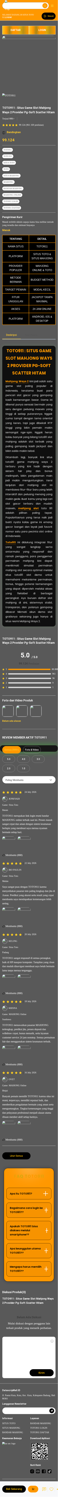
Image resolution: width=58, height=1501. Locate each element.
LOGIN (42, 30)
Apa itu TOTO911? (21, 1193)
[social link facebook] (44, 1471)
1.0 (23, 768)
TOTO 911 (8, 156)
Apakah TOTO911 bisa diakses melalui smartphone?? (24, 1230)
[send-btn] (51, 1410)
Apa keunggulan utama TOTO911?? (25, 1251)
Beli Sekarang (14, 1489)
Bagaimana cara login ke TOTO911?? (26, 1210)
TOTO (6, 169)
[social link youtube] (38, 1471)
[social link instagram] (32, 1471)
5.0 (8, 759)
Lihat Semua (16, 1156)
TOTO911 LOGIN (11, 201)
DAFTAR (16, 30)
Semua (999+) (11, 749)
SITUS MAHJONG (11, 176)
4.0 (23, 759)
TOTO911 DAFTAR (12, 208)
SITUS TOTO (9, 163)
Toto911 (10, 542)
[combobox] (29, 779)
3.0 (38, 759)
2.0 (8, 768)
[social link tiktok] (49, 1471)
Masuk (6, 230)
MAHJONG (8, 182)
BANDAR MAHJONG (13, 188)
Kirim (42, 1372)
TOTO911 (8, 150)
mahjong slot (28, 508)
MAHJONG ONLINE (12, 195)
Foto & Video (32, 749)
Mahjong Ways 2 (16, 381)
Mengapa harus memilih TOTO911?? (25, 1269)
